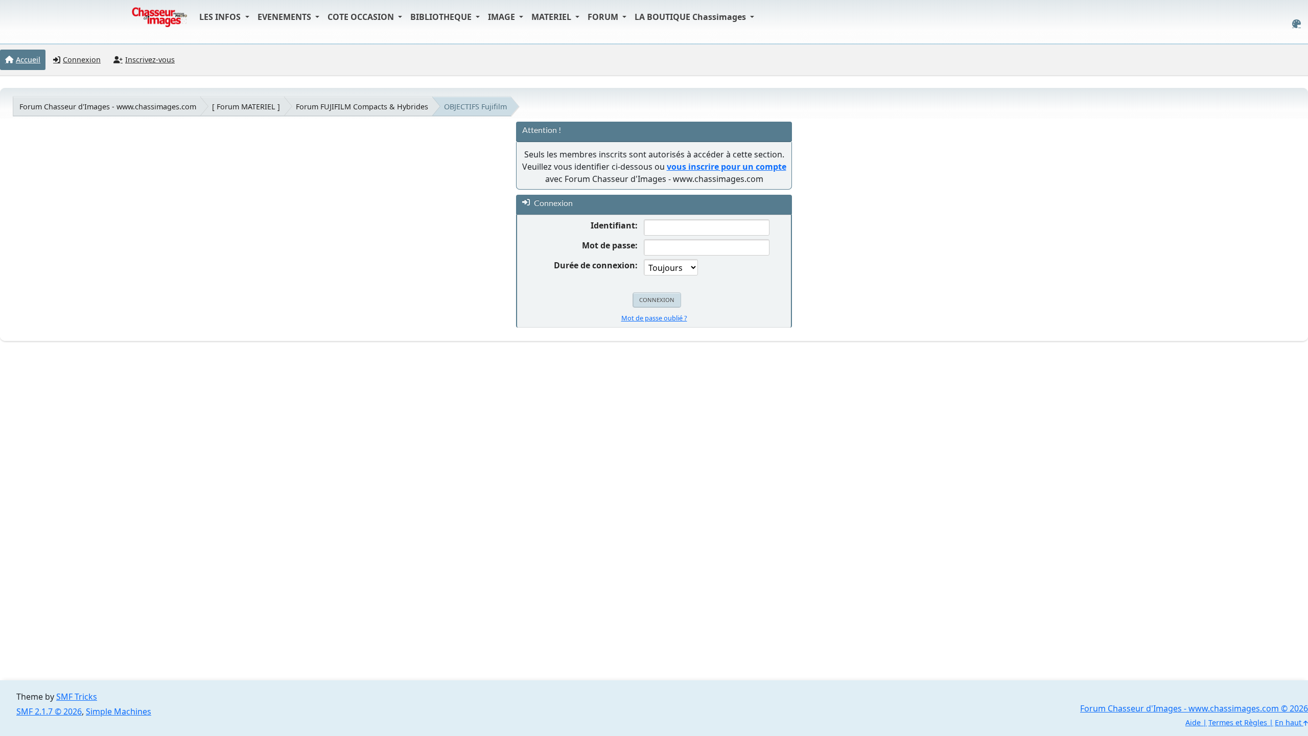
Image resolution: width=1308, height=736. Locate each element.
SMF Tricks (76, 696)
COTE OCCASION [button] (362, 16)
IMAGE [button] (502, 16)
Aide (1193, 722)
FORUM (604, 16)
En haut (1289, 722)
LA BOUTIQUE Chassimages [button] (691, 16)
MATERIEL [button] (552, 16)
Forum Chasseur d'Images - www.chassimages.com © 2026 (1194, 708)
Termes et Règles (1237, 722)
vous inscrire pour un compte (726, 166)
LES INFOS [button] (221, 16)
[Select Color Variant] (1296, 23)
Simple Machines (118, 711)
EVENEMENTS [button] (285, 16)
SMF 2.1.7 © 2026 (49, 711)
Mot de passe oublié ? (654, 318)
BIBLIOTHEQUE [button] (442, 16)
